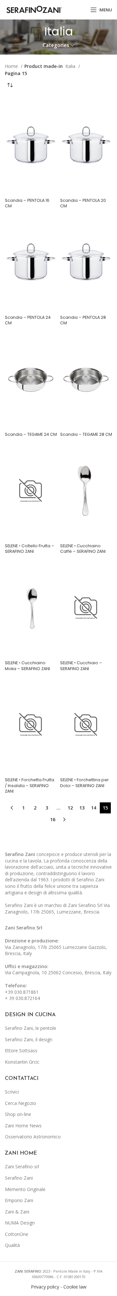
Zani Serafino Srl (23, 928)
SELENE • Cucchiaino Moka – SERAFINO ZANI (27, 665)
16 (52, 819)
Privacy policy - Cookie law (58, 1287)
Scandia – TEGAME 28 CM (86, 434)
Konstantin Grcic (22, 1062)
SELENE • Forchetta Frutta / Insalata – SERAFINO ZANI (29, 785)
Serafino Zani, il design (28, 1039)
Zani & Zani (17, 1212)
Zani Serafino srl (22, 1166)
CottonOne (16, 1234)
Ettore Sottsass (21, 1050)
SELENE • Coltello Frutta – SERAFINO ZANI (29, 548)
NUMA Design (20, 1223)
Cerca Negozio (20, 1103)
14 (93, 808)
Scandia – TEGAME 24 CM (31, 434)
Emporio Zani (19, 1200)
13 (81, 808)
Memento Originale (25, 1189)
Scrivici (12, 1092)
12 (70, 808)
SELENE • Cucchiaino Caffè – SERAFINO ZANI (83, 548)
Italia (71, 66)
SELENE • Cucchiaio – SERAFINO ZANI (81, 665)
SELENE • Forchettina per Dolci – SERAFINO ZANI (84, 782)
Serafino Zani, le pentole (30, 1028)
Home (12, 66)
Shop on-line (18, 1114)
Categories (56, 45)
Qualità (12, 1245)
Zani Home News (23, 1125)
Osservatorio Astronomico (33, 1137)
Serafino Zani (19, 1178)
